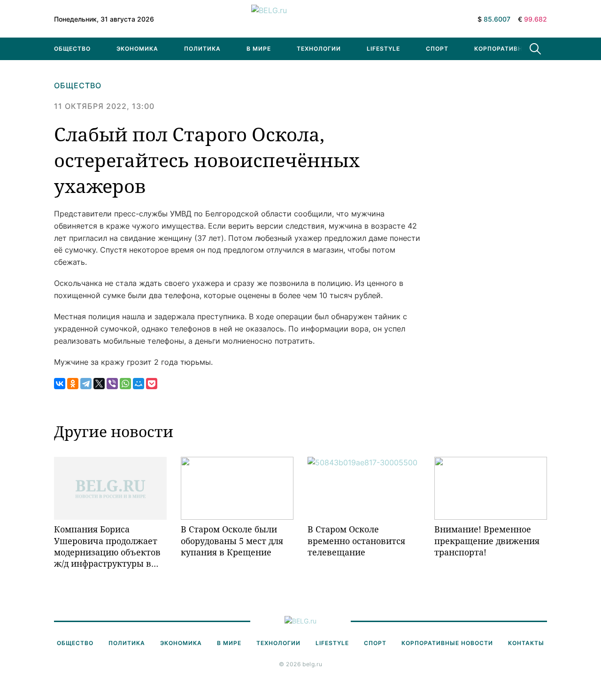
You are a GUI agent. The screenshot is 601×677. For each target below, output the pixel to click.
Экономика (137, 48)
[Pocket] (151, 383)
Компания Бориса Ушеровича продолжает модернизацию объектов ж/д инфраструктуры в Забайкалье (107, 546)
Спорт (437, 48)
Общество (72, 48)
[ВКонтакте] (59, 383)
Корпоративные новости (520, 48)
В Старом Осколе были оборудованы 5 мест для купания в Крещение (232, 540)
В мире (259, 48)
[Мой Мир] (138, 383)
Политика (202, 48)
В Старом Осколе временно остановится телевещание (356, 540)
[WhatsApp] (125, 383)
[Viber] (112, 383)
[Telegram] (86, 383)
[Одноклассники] (72, 383)
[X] (99, 383)
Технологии (319, 48)
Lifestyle (383, 48)
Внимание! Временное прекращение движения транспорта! (486, 540)
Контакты (526, 642)
